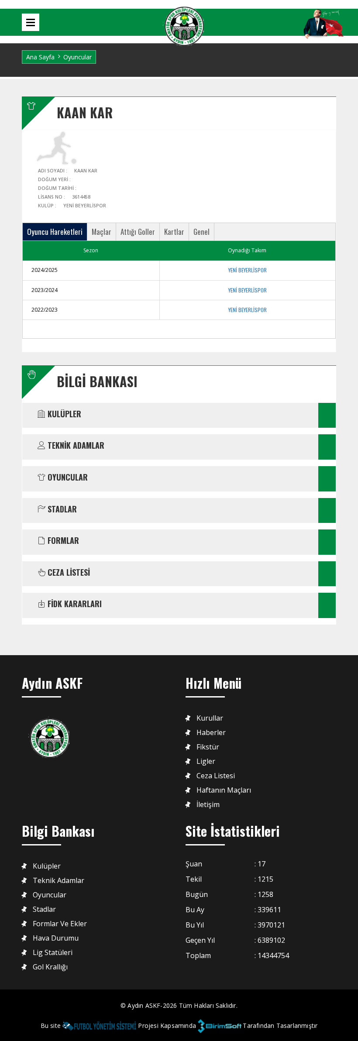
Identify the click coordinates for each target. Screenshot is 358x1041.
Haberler (211, 732)
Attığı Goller (137, 231)
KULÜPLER (63, 414)
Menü (30, 22)
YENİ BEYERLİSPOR (247, 270)
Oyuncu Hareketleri (55, 231)
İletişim (208, 804)
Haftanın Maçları (223, 790)
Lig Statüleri (52, 952)
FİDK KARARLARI (73, 604)
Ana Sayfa (40, 57)
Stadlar (44, 909)
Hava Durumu (56, 938)
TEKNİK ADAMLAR (74, 445)
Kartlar (174, 231)
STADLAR (61, 509)
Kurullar (209, 718)
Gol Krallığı (50, 967)
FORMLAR (62, 541)
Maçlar (101, 231)
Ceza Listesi (215, 776)
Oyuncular (49, 895)
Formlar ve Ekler (60, 924)
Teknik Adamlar (58, 880)
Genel (201, 231)
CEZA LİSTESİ (67, 572)
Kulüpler (47, 866)
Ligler (205, 761)
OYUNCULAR (66, 477)
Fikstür (207, 747)
